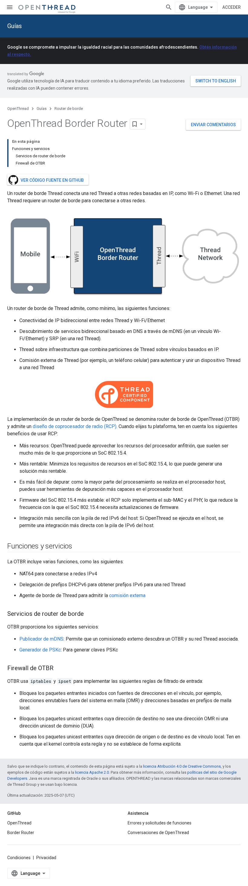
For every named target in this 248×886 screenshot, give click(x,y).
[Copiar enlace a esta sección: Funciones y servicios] (78, 546)
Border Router (20, 832)
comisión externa (127, 595)
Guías (14, 26)
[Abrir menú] (10, 7)
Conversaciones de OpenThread (158, 832)
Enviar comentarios (213, 124)
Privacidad (46, 857)
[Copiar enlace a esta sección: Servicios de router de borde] (90, 614)
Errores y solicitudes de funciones (159, 822)
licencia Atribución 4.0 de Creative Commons (182, 766)
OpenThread (18, 108)
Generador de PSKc (40, 650)
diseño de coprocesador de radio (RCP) (74, 426)
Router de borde (68, 108)
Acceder (231, 7)
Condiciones (19, 857)
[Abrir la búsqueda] (168, 7)
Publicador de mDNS (41, 639)
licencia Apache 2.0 (92, 772)
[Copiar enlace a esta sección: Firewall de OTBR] (60, 668)
